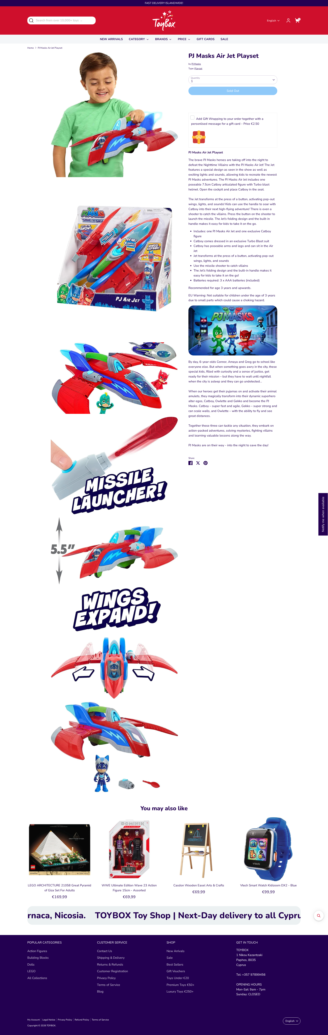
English (271, 21)
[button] (319, 916)
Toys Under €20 (178, 978)
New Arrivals (175, 951)
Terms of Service (108, 985)
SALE (224, 39)
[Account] (288, 20)
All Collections (37, 978)
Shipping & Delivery (111, 958)
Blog (100, 991)
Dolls (31, 964)
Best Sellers (175, 964)
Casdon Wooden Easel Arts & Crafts (198, 885)
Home (30, 47)
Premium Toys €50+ (180, 985)
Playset (198, 68)
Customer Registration (112, 971)
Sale (170, 958)
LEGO (31, 971)
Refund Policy (82, 1019)
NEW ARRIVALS (111, 39)
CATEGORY (137, 39)
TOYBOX (51, 1025)
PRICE (182, 39)
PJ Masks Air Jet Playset (50, 47)
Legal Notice (48, 1019)
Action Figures (37, 951)
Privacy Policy (106, 978)
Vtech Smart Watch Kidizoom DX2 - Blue (268, 885)
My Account (33, 1019)
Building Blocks (38, 958)
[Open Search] (31, 20)
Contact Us (104, 951)
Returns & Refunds (110, 964)
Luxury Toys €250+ (180, 991)
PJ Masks (196, 64)
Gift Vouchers (176, 971)
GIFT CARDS (206, 39)
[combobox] (61, 20)
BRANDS (162, 39)
